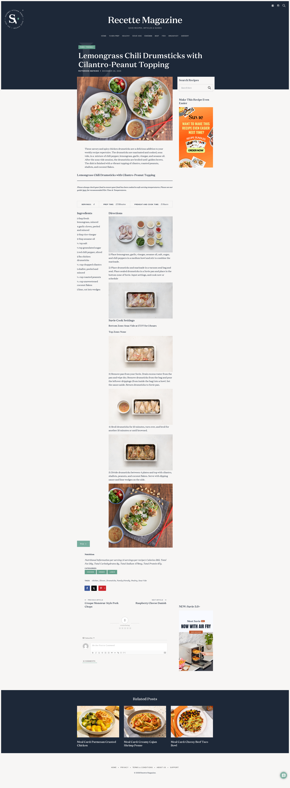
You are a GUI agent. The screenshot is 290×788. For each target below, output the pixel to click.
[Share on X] (94, 588)
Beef (157, 36)
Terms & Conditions (143, 767)
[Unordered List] (108, 652)
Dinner (102, 572)
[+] (124, 652)
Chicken (148, 36)
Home (103, 36)
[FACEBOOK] (273, 6)
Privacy (125, 767)
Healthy (126, 36)
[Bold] (92, 652)
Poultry (134, 580)
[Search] (284, 5)
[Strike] (102, 652)
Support (174, 767)
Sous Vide (137, 36)
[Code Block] (115, 652)
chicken (95, 580)
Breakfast (173, 36)
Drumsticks (111, 580)
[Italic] (96, 652)
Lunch (112, 572)
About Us (161, 767)
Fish (164, 36)
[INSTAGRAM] (278, 6)
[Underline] (99, 652)
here (84, 190)
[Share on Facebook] (87, 588)
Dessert (185, 36)
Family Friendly (87, 47)
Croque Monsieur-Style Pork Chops (101, 604)
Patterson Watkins (88, 71)
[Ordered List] (105, 652)
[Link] (118, 652)
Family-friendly (123, 580)
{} (121, 652)
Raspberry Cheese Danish (151, 603)
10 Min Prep (114, 36)
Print (82, 544)
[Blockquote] (111, 652)
